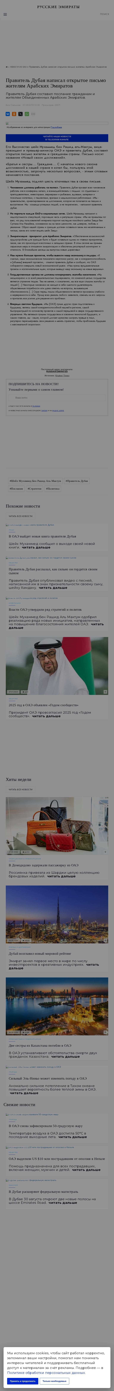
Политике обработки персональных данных (46, 1373)
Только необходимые (54, 1381)
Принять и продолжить (22, 1381)
